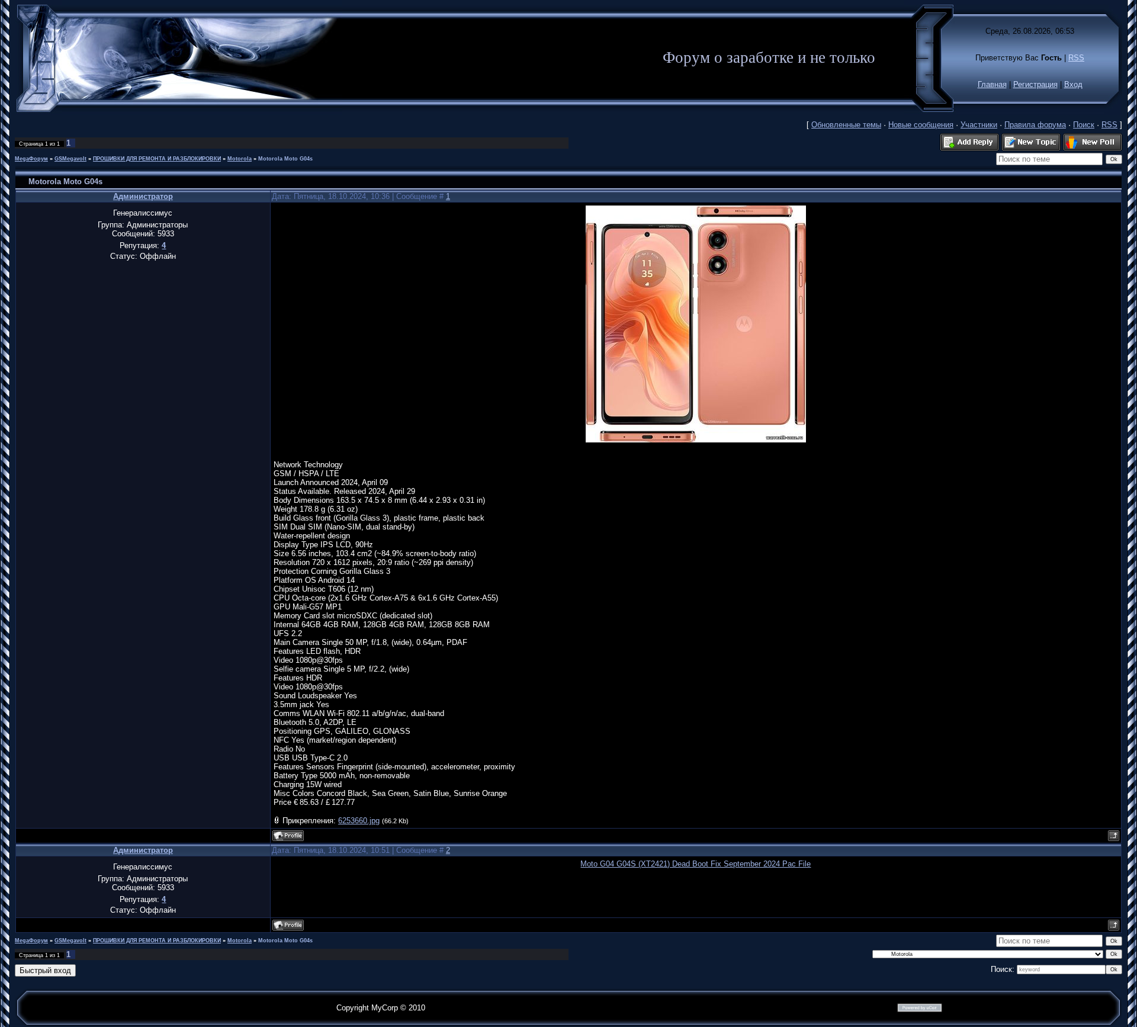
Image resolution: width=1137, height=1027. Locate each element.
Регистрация (1035, 84)
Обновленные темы (846, 124)
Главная (992, 84)
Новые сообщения (920, 124)
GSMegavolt (70, 159)
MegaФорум (31, 159)
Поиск (1083, 124)
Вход (1073, 84)
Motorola (239, 159)
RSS (1076, 57)
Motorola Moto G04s (285, 159)
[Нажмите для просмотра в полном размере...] (696, 439)
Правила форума (1035, 124)
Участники (979, 124)
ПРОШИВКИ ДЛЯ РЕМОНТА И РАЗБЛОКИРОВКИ (157, 159)
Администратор (143, 196)
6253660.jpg (359, 820)
